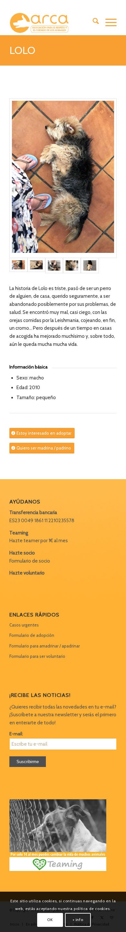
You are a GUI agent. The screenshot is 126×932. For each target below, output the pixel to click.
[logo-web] (52, 22)
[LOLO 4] (36, 265)
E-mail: (16, 733)
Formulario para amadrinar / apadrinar (44, 645)
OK (50, 919)
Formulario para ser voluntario (37, 656)
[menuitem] (92, 22)
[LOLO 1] (63, 178)
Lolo (22, 50)
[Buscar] (92, 22)
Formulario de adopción (31, 635)
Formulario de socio (29, 561)
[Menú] (108, 22)
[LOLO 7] (72, 265)
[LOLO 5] (54, 265)
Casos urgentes (24, 624)
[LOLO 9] (90, 265)
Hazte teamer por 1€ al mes (38, 541)
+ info (78, 919)
